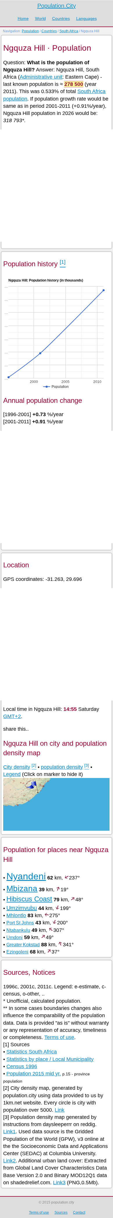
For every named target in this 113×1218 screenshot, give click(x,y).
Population (30, 31)
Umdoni (14, 937)
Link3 (59, 1182)
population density (62, 767)
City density (16, 767)
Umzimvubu (21, 908)
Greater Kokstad (23, 944)
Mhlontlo (16, 915)
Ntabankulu (18, 930)
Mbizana (21, 888)
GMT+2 (12, 716)
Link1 (9, 1131)
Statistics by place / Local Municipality (50, 1059)
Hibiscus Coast (29, 899)
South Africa (68, 31)
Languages (86, 18)
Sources (61, 1213)
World (40, 18)
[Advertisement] (56, 185)
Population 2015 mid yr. (33, 1074)
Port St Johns (20, 922)
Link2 (9, 1161)
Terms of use (59, 1037)
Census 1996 (21, 1066)
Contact (79, 1213)
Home (23, 18)
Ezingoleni (17, 951)
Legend (12, 774)
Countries (61, 18)
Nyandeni (26, 876)
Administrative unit (41, 77)
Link (59, 1110)
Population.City (56, 6)
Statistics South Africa (31, 1052)
